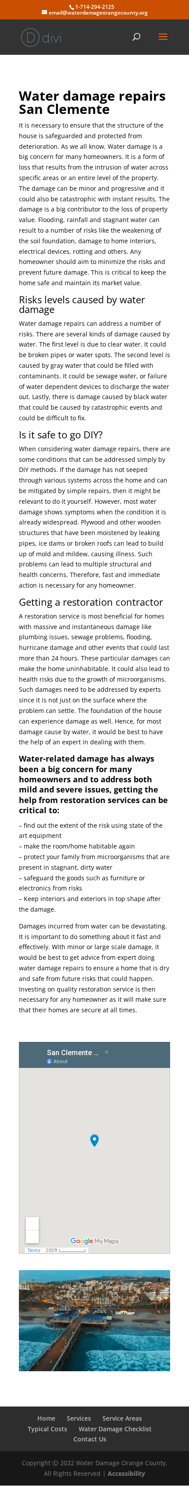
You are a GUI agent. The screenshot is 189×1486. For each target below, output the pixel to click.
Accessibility (126, 1473)
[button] (163, 42)
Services (79, 1418)
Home (46, 1418)
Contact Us (89, 1439)
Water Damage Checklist (115, 1429)
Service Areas (122, 1418)
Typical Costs (47, 1429)
